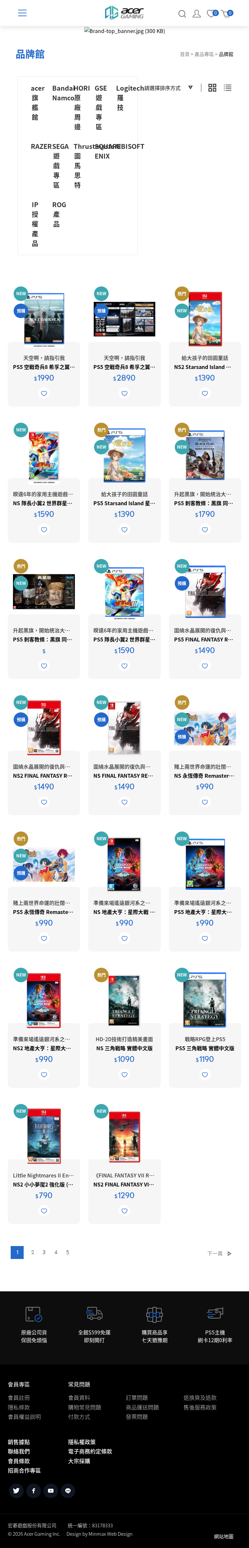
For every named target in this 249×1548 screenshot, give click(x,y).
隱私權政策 (82, 1442)
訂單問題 (137, 1397)
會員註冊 (19, 1397)
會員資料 (79, 1397)
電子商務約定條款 (90, 1451)
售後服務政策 (200, 1407)
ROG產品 (59, 214)
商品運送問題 (142, 1407)
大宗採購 (79, 1461)
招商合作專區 (24, 1470)
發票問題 (137, 1416)
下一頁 (215, 1253)
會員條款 (19, 1461)
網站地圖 (223, 1536)
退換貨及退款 (200, 1397)
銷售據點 (19, 1442)
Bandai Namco (63, 92)
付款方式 (79, 1416)
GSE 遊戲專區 (101, 107)
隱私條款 (19, 1407)
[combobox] (168, 87)
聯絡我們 (19, 1451)
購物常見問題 (84, 1407)
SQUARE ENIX (108, 151)
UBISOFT (130, 146)
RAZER (41, 146)
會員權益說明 (24, 1416)
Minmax (97, 1533)
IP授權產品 (35, 224)
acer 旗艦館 (38, 102)
